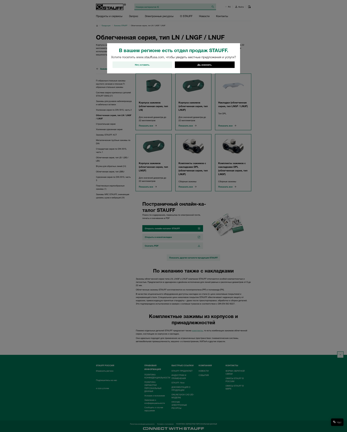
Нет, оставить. (142, 64)
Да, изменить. (204, 64)
